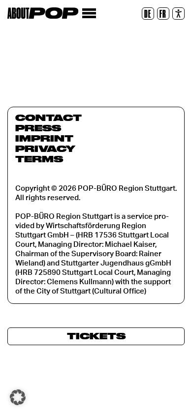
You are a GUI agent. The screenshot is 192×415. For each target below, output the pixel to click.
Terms (39, 159)
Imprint (44, 138)
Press (38, 128)
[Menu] (89, 13)
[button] (17, 397)
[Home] (42, 13)
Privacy (45, 148)
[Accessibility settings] (178, 13)
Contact (48, 117)
